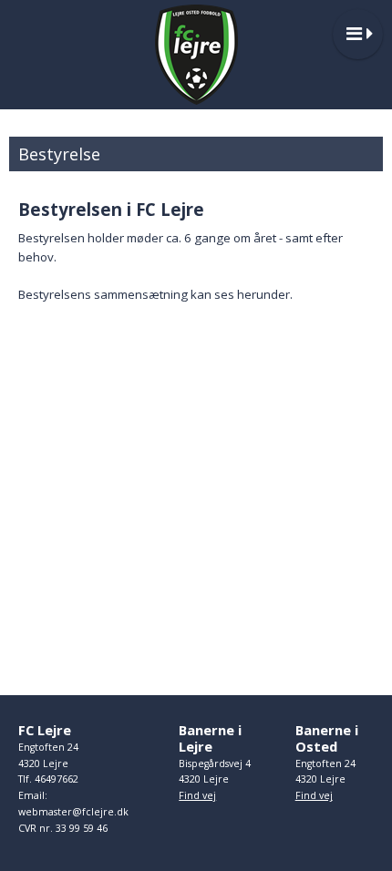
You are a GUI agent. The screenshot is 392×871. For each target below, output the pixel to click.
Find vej (197, 795)
